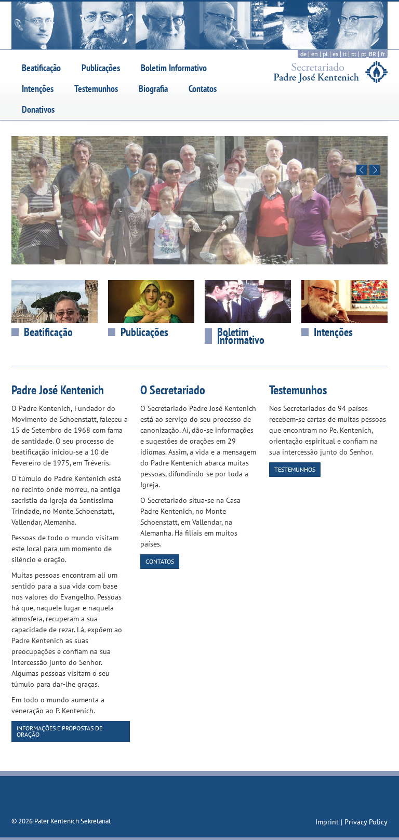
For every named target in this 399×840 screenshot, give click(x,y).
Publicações (101, 68)
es (335, 54)
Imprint (328, 821)
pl (325, 54)
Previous (361, 170)
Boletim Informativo (174, 68)
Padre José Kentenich (57, 390)
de (303, 54)
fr (383, 54)
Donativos (38, 109)
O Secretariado (172, 390)
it (345, 54)
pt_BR (368, 54)
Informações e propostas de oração (59, 731)
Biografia (153, 89)
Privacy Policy (366, 821)
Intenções (38, 89)
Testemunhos (96, 89)
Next (374, 170)
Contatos (203, 89)
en (314, 54)
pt (353, 54)
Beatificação (41, 68)
